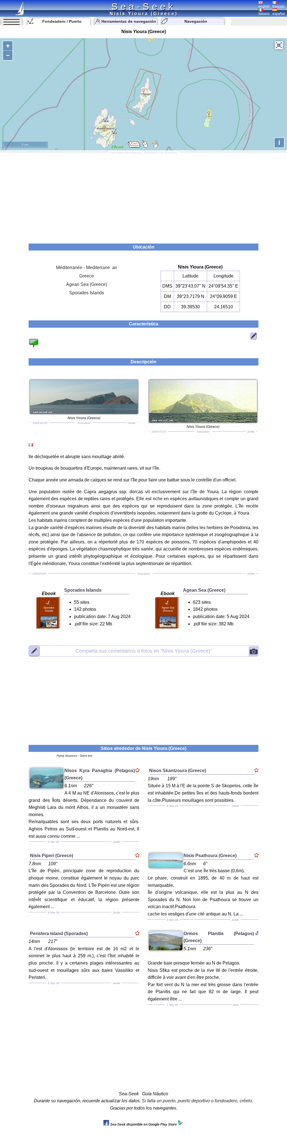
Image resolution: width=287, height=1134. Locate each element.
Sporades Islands (86, 292)
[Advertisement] (143, 196)
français (278, 6)
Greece (86, 276)
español (278, 14)
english (264, 6)
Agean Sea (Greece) (86, 284)
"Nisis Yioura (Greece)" (143, 650)
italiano (264, 14)
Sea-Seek (143, 6)
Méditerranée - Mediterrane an (86, 267)
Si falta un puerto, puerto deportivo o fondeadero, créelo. (197, 1100)
